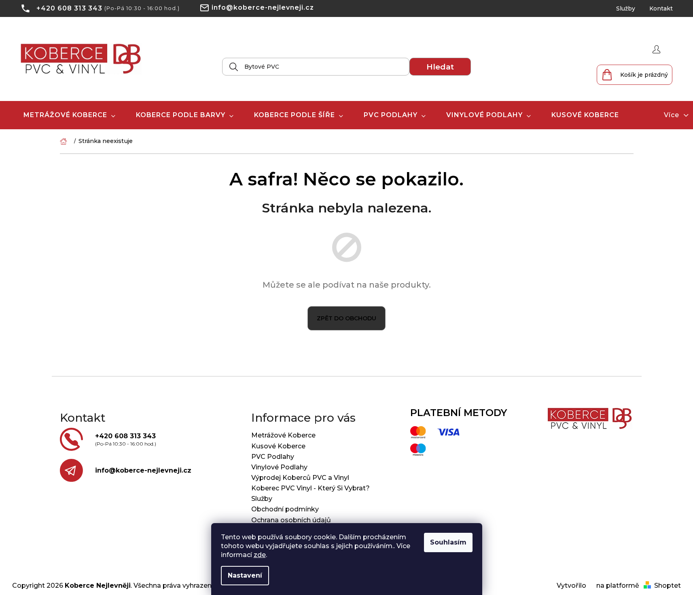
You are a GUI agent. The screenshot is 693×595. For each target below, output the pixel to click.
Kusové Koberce (278, 446)
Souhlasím (448, 542)
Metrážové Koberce (283, 435)
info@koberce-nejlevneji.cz (263, 7)
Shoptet (667, 585)
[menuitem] (69, 115)
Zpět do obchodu (346, 318)
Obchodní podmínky (285, 509)
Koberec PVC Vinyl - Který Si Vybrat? (310, 488)
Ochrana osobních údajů (291, 520)
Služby (625, 8)
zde (260, 555)
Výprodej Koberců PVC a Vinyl (300, 477)
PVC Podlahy (272, 456)
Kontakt (661, 8)
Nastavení (245, 575)
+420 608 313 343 (69, 8)
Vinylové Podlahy (279, 467)
